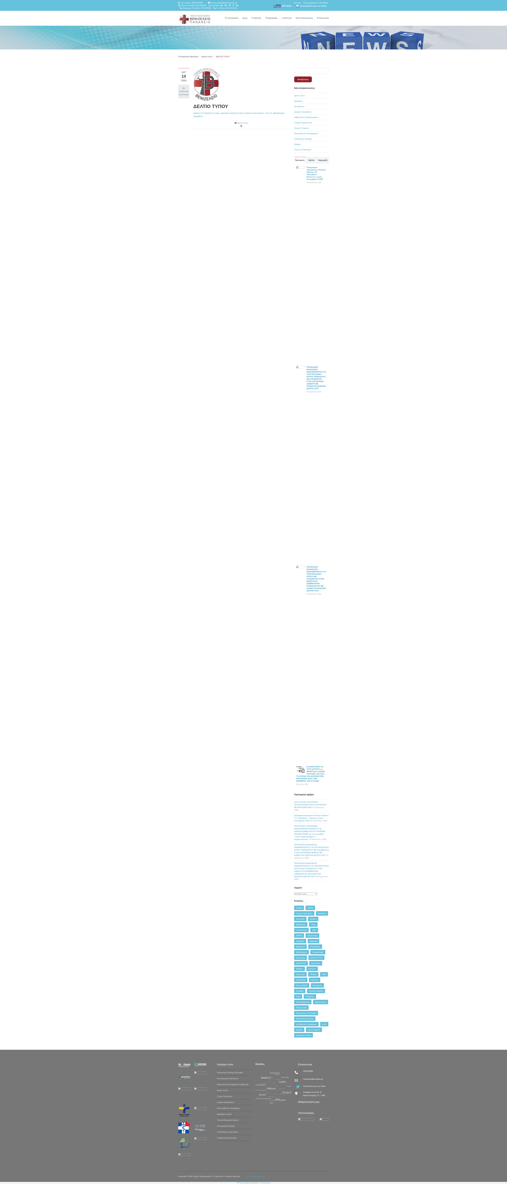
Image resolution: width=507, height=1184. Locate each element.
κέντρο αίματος (314, 1030)
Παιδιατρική (301, 980)
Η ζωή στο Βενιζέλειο (302, 150)
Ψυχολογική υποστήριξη (306, 1013)
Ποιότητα (314, 980)
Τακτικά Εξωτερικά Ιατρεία (227, 1120)
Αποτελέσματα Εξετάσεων (227, 1078)
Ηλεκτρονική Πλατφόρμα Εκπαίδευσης (233, 1084)
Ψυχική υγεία (301, 1007)
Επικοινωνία (323, 18)
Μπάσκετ (312, 969)
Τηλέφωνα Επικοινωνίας (227, 1138)
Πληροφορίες (271, 18)
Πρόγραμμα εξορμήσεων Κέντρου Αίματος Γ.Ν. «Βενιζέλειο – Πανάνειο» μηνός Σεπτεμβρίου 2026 (311, 818)
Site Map (297, 3)
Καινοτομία (300, 958)
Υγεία (298, 996)
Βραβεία (313, 919)
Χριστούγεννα (320, 1002)
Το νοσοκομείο (231, 18)
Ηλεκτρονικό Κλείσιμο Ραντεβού (230, 1073)
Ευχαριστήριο (317, 952)
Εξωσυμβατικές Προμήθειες (228, 1108)
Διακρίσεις (298, 101)
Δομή (244, 18)
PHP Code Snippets (243, 1183)
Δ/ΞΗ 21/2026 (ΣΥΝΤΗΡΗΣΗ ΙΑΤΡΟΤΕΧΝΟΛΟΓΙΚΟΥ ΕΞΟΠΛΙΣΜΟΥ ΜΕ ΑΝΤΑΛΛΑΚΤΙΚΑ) (310, 804)
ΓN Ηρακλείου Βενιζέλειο (188, 57)
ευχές (324, 1024)
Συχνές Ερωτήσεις (224, 1096)
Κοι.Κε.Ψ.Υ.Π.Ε (316, 958)
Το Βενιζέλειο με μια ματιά (227, 1132)
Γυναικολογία (301, 930)
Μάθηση (299, 969)
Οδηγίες (297, 144)
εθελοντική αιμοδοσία (305, 1019)
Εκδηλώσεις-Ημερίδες (303, 139)
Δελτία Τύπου (222, 1090)
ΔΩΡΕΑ (299, 935)
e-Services (287, 18)
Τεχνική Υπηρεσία (301, 128)
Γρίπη (313, 924)
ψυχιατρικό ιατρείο (303, 1035)
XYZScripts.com (265, 1183)
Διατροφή (313, 941)
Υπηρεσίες (256, 18)
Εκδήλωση (300, 947)
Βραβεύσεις (301, 924)
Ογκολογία (300, 974)
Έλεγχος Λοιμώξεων (304, 913)
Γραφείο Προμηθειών (302, 112)
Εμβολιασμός (301, 952)
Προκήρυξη (317, 985)
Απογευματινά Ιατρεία (226, 1126)
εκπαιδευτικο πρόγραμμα (306, 1024)
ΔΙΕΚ (314, 930)
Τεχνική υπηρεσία (316, 991)
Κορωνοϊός (315, 963)
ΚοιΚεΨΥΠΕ (301, 963)
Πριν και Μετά (301, 985)
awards (299, 908)
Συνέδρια (300, 991)
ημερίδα (299, 1030)
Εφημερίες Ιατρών (224, 1114)
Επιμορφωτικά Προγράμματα (306, 133)
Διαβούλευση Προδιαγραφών (306, 117)
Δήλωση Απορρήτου (255, 1176)
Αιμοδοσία (322, 913)
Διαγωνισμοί (312, 935)
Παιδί (324, 974)
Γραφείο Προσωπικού (303, 123)
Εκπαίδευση (299, 106)
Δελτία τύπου (206, 57)
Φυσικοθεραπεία (303, 1002)
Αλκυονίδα (300, 919)
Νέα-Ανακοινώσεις (304, 18)
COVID (310, 908)
